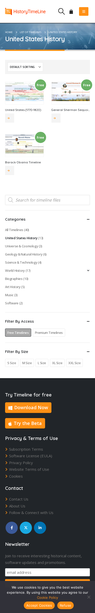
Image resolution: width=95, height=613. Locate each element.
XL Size (57, 363)
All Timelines (14, 229)
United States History (21, 238)
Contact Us (18, 499)
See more (9, 118)
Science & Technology (21, 262)
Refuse (65, 605)
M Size (27, 363)
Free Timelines (18, 332)
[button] (61, 11)
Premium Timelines (49, 332)
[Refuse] (88, 597)
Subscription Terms (26, 449)
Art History (13, 286)
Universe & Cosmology (21, 246)
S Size (11, 363)
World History (15, 270)
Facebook (12, 528)
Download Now (31, 407)
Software (11, 303)
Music (9, 295)
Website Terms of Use (29, 469)
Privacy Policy (21, 462)
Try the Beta (28, 423)
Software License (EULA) (30, 455)
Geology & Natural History (23, 254)
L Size (42, 363)
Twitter (26, 528)
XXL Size (74, 363)
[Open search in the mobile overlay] (47, 200)
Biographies (14, 278)
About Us (17, 505)
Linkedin (40, 528)
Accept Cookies (39, 605)
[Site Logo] (25, 11)
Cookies (16, 476)
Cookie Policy (47, 597)
